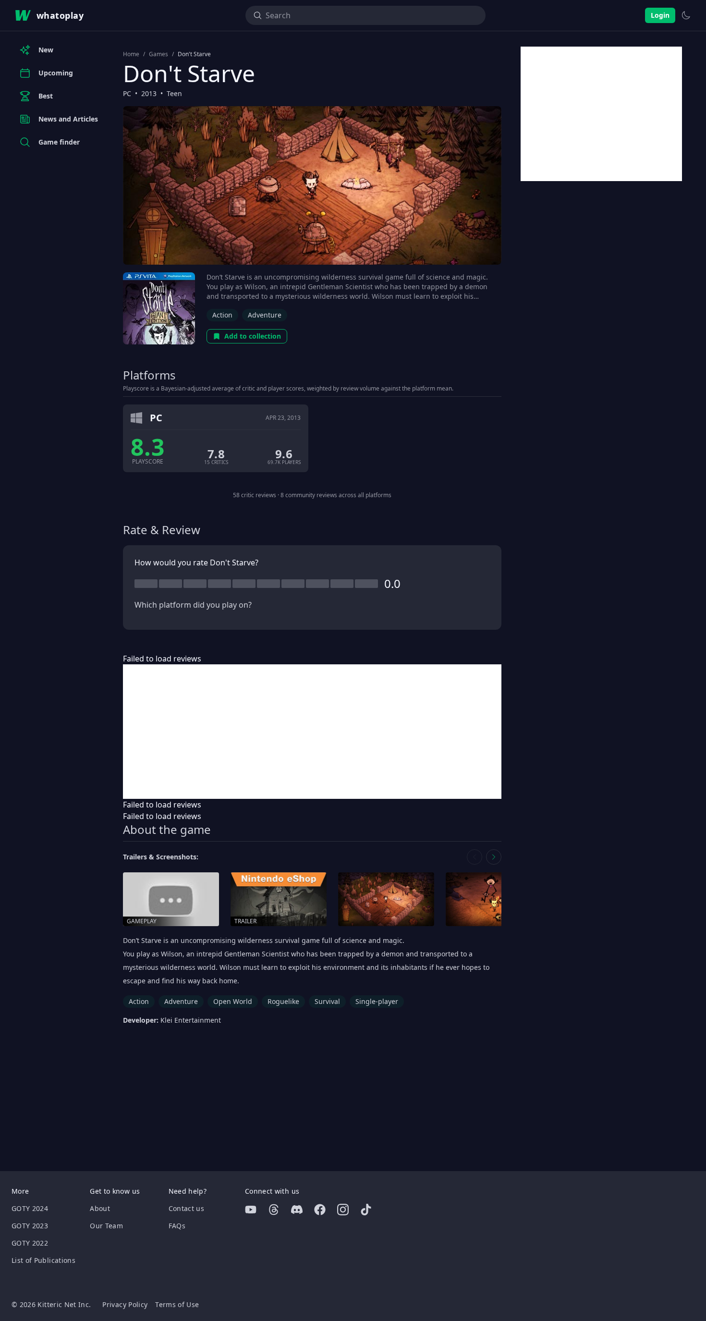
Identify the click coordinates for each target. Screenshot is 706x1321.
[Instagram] (343, 1209)
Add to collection (252, 336)
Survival (327, 1001)
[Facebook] (320, 1209)
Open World (232, 1001)
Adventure (264, 314)
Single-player (376, 1001)
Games (158, 54)
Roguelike (283, 1001)
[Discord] (297, 1209)
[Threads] (274, 1209)
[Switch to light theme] (686, 15)
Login (660, 15)
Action (222, 314)
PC (127, 93)
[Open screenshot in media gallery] (386, 899)
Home (131, 54)
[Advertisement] (312, 731)
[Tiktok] (366, 1209)
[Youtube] (250, 1209)
